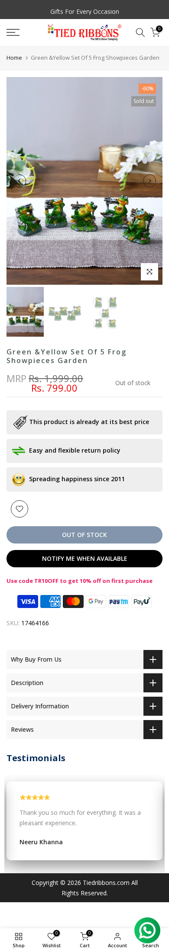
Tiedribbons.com (106, 882)
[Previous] (19, 180)
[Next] (149, 180)
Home (14, 57)
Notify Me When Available (84, 558)
